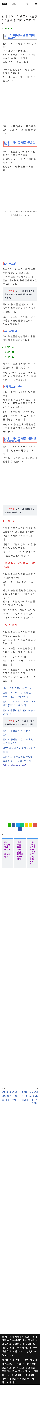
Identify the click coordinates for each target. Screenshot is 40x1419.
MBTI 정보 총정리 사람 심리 (17, 688)
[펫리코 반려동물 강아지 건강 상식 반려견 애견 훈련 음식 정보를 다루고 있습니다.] (4, 4)
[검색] (27, 4)
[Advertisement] (20, 104)
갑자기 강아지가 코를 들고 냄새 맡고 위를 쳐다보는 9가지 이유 (20, 294)
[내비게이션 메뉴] (35, 4)
